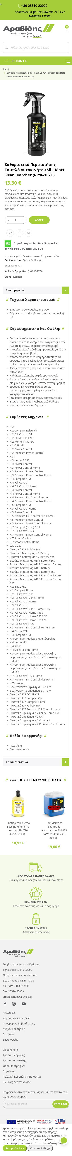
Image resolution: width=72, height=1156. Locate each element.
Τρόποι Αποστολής (14, 1060)
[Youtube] (23, 1003)
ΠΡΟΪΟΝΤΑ (19, 61)
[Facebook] (5, 1003)
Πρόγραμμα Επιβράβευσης (19, 1023)
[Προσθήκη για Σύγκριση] (19, 233)
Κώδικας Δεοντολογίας (16, 1082)
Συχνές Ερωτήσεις (14, 1029)
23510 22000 (24, 969)
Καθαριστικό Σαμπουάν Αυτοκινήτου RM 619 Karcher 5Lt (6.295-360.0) (54, 830)
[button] (6, 47)
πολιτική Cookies (57, 1143)
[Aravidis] (31, 31)
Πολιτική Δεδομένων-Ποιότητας (22, 1076)
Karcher (17, 276)
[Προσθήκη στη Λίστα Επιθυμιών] (10, 233)
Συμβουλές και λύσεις (16, 1018)
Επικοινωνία (10, 1039)
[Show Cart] (67, 29)
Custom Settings (40, 1148)
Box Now (8, 1034)
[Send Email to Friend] (28, 233)
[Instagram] (14, 1003)
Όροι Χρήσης (10, 1049)
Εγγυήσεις (9, 1071)
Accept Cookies (15, 1148)
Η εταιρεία (9, 1012)
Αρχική (6, 69)
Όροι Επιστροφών (14, 1066)
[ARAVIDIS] (18, 953)
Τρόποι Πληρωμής (14, 1055)
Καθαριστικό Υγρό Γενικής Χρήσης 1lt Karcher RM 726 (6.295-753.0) (18, 828)
